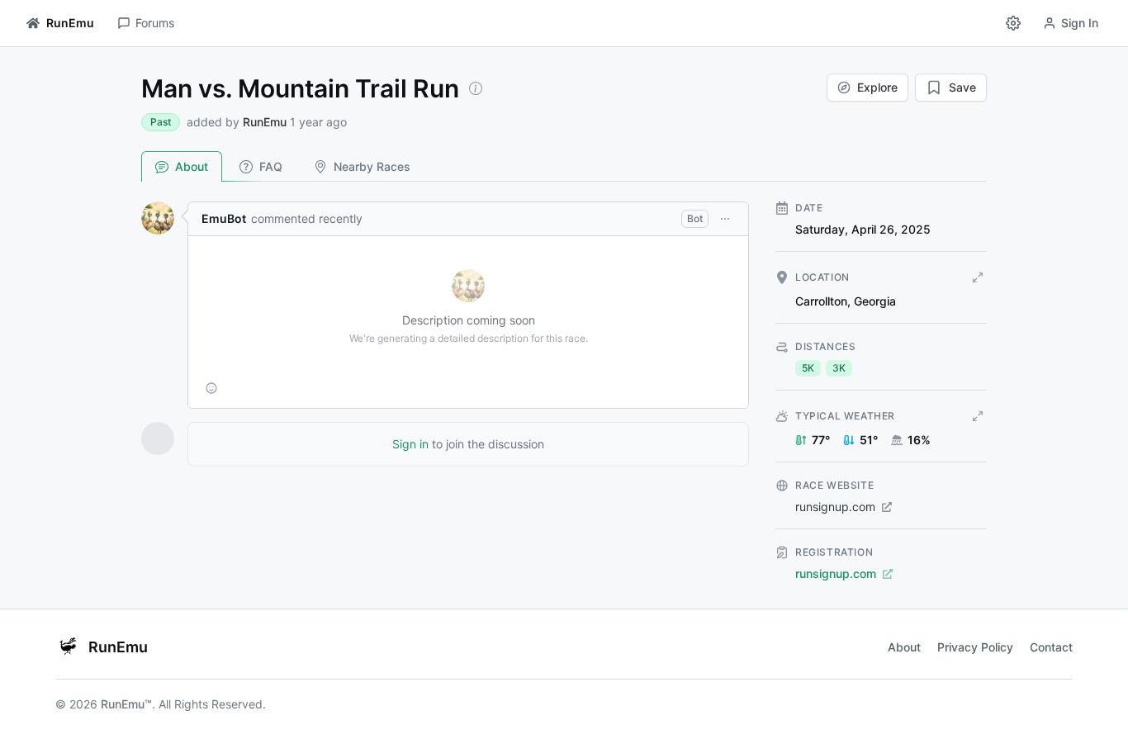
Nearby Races (372, 166)
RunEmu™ (126, 704)
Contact (1051, 647)
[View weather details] (978, 416)
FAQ (270, 166)
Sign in (410, 444)
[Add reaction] (211, 388)
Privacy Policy (975, 647)
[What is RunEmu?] (476, 88)
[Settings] (1013, 23)
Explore (877, 87)
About (191, 166)
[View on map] (978, 277)
